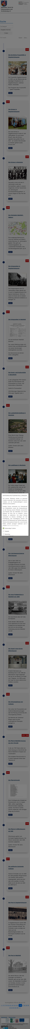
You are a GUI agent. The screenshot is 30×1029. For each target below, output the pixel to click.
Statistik (7, 531)
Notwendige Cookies (10, 528)
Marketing (7, 534)
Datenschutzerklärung (12, 525)
